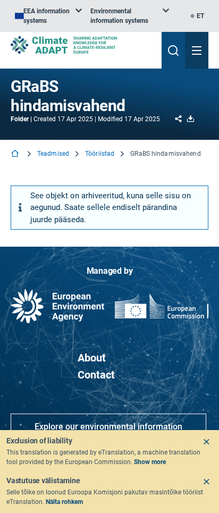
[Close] (206, 441)
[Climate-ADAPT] (82, 45)
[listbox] (48, 16)
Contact (96, 374)
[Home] (16, 154)
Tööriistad (99, 153)
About (92, 357)
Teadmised (53, 153)
